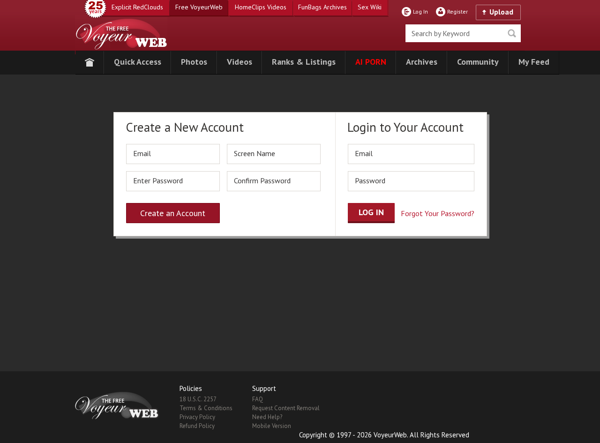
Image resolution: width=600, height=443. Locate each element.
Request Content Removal (286, 408)
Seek (512, 33)
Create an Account (172, 213)
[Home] (89, 62)
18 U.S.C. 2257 (198, 399)
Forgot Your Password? (437, 213)
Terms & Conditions (206, 408)
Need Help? (267, 417)
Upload (501, 11)
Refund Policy (197, 426)
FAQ (257, 399)
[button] (138, 62)
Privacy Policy (197, 417)
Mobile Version (271, 426)
